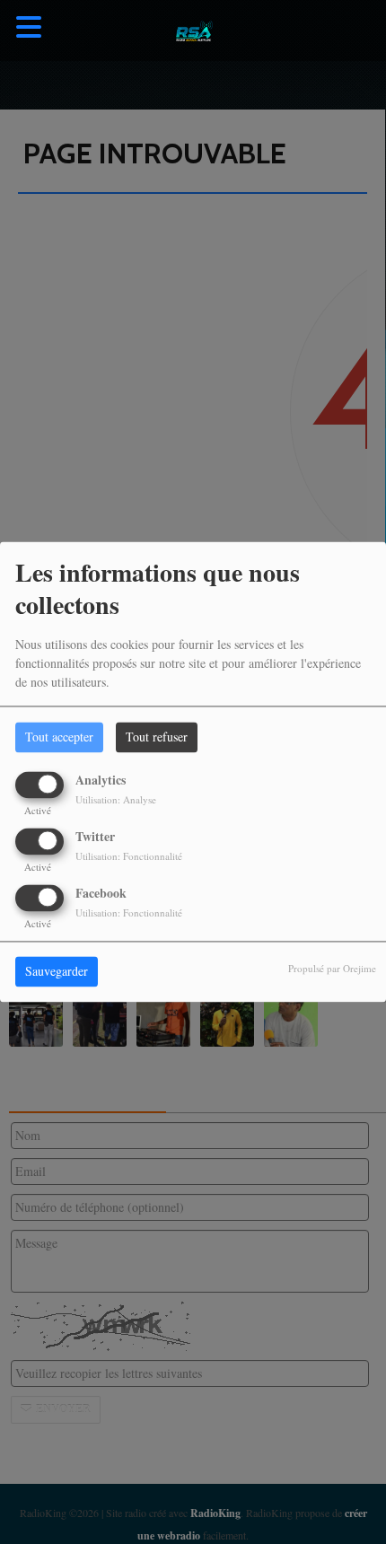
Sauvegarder (56, 971)
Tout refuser (157, 737)
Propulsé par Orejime (332, 969)
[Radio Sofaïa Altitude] (193, 31)
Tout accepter (59, 737)
